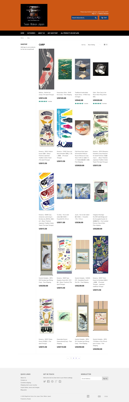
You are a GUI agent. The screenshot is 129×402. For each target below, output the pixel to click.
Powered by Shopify (26, 399)
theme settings (68, 378)
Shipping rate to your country (29, 385)
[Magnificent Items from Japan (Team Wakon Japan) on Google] (56, 382)
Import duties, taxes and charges (30, 387)
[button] (43, 101)
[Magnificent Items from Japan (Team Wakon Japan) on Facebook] (48, 382)
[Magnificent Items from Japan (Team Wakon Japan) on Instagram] (60, 382)
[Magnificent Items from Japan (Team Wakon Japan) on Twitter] (44, 382)
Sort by (83, 45)
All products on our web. (70, 33)
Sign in (94, 13)
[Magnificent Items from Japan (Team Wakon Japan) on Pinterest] (52, 382)
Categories (31, 33)
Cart (105, 17)
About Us (41, 33)
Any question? (53, 33)
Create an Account (103, 13)
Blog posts (24, 390)
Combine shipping (26, 382)
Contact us (24, 380)
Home (22, 33)
